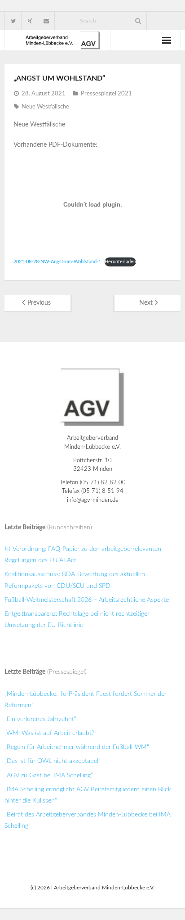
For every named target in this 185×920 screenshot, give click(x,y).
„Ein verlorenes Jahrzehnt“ (40, 719)
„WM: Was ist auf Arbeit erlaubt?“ (50, 733)
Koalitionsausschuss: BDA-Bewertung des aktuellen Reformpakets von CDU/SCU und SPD (74, 580)
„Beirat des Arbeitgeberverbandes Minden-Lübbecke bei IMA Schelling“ (87, 820)
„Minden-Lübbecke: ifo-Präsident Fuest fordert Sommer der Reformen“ (85, 699)
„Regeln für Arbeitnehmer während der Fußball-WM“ (76, 747)
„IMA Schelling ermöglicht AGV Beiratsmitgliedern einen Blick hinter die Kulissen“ (87, 795)
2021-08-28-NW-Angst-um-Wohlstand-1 (57, 261)
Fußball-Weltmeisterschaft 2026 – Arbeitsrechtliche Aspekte (86, 600)
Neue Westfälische (45, 107)
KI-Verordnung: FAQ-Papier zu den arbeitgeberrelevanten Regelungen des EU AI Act (82, 555)
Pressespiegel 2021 (106, 94)
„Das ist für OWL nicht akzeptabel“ (52, 761)
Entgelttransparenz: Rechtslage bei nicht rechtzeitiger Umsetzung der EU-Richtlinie (77, 619)
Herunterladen (120, 261)
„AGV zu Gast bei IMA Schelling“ (48, 775)
